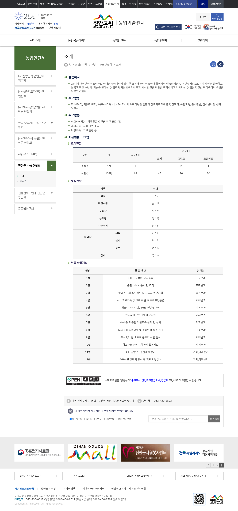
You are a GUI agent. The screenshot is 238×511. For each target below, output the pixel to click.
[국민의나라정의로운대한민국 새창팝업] (212, 26)
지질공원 (70, 3)
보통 (99, 419)
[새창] (199, 499)
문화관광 (32, 3)
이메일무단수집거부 (93, 488)
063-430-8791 (103, 499)
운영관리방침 (128, 488)
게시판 (23, 181)
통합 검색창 (217, 19)
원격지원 (169, 3)
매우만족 (77, 419)
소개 (22, 176)
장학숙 (132, 3)
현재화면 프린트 (213, 64)
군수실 (81, 3)
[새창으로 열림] (39, 453)
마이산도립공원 (55, 3)
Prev (208, 465)
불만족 (110, 419)
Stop (212, 465)
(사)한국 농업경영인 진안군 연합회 (31, 109)
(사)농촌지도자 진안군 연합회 (31, 93)
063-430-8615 (35, 499)
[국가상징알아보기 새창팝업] (191, 26)
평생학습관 (144, 3)
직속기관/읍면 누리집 (31, 476)
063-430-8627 (66, 499)
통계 (124, 3)
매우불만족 (125, 419)
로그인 (203, 17)
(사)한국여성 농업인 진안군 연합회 (31, 140)
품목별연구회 (26, 208)
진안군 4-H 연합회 (29, 165)
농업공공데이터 (77, 40)
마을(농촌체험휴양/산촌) (139, 476)
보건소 (98, 3)
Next (217, 465)
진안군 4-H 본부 (28, 154)
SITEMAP (215, 3)
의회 (90, 3)
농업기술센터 (112, 3)
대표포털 (20, 3)
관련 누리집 (79, 476)
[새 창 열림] (29, 28)
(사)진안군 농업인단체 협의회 (31, 78)
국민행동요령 (53, 28)
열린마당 (202, 40)
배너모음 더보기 (221, 465)
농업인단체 (160, 40)
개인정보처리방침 (24, 488)
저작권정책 (69, 488)
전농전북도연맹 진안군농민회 (31, 195)
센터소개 (35, 40)
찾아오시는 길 (48, 488)
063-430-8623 (163, 400)
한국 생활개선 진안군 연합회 (32, 125)
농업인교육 (119, 40)
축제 (42, 3)
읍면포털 (157, 3)
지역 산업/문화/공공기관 (193, 476)
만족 (89, 419)
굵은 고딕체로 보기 (170, 27)
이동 (203, 4)
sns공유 (220, 64)
